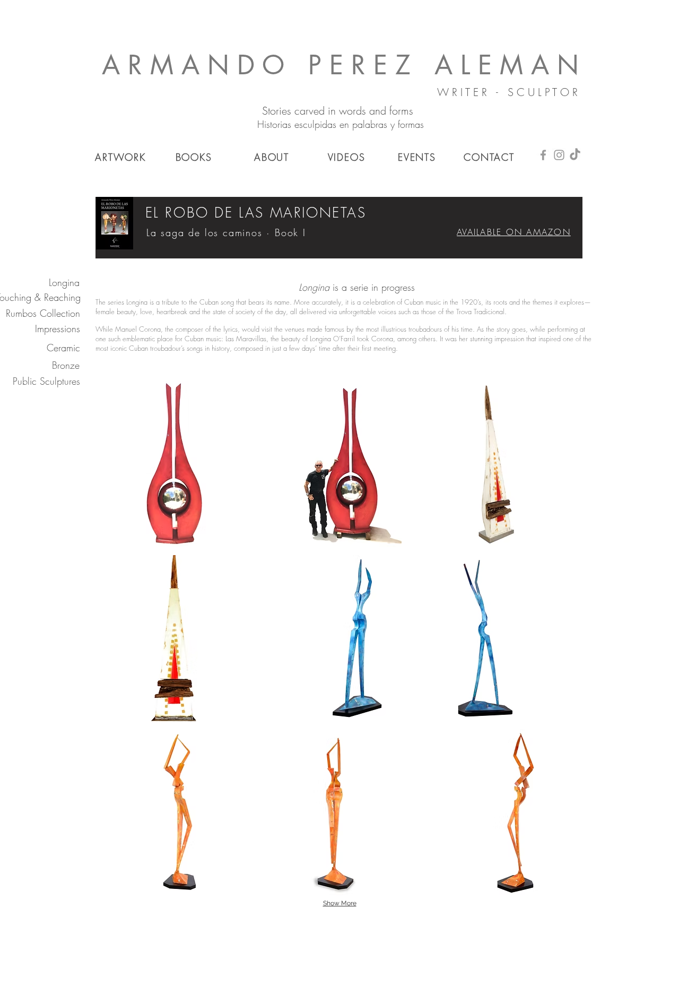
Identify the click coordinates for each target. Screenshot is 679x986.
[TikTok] (575, 155)
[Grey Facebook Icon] (543, 155)
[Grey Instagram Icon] (559, 155)
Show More (339, 903)
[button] (175, 464)
